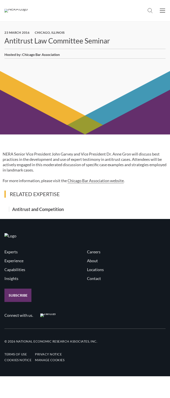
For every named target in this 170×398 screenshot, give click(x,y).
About (92, 260)
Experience (13, 260)
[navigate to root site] (10, 235)
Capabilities (14, 269)
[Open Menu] (162, 11)
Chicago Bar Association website (96, 180)
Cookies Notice (17, 360)
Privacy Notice (48, 354)
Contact (94, 278)
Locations (95, 269)
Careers (93, 251)
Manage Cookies (49, 360)
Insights (11, 278)
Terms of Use (15, 354)
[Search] (150, 11)
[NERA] (16, 10)
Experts (11, 251)
